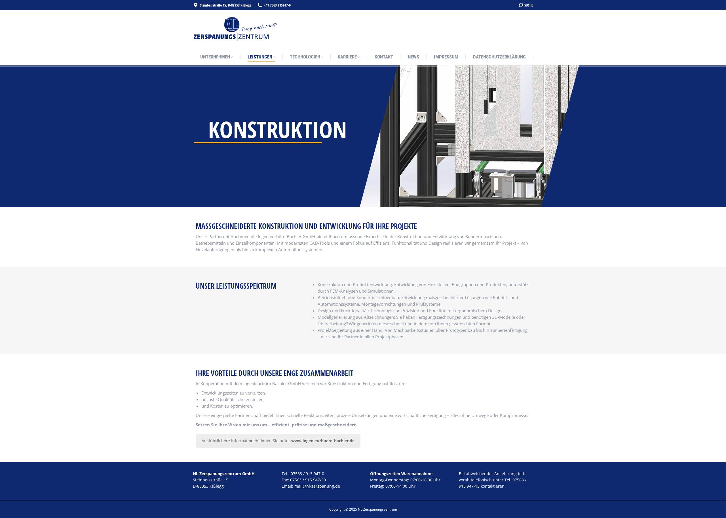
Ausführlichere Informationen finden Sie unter (278, 440)
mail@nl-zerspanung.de (317, 486)
